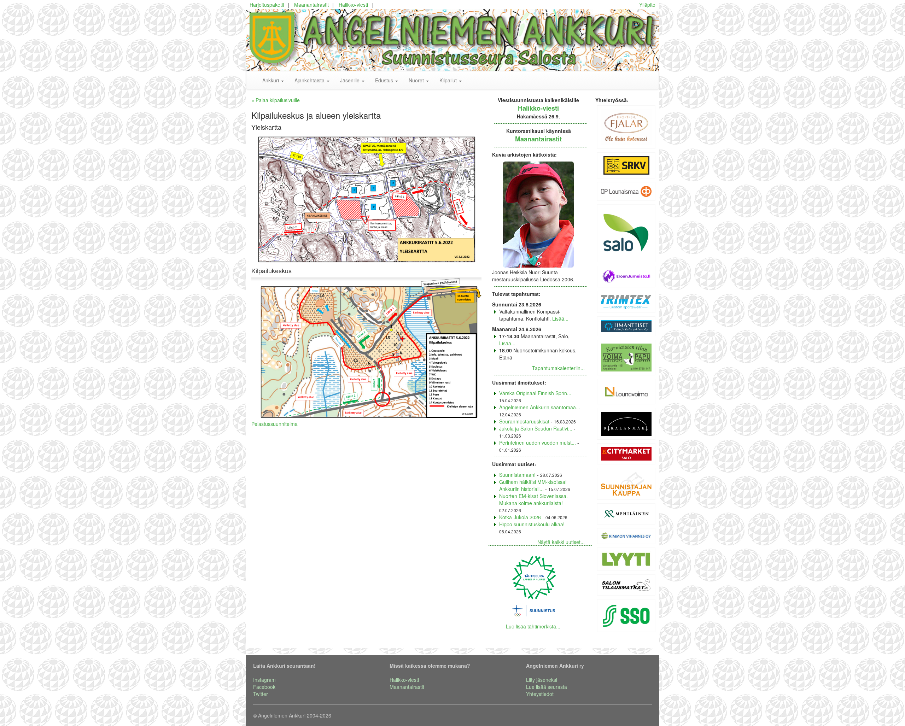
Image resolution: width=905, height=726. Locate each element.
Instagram (264, 679)
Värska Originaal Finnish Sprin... (535, 393)
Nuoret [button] (417, 80)
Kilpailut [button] (448, 80)
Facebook (264, 686)
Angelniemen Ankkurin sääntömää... (539, 407)
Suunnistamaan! (517, 474)
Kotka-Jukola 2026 (520, 517)
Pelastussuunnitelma (274, 423)
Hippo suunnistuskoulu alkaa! (532, 524)
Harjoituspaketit (267, 4)
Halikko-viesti (353, 4)
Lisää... (560, 318)
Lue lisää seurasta (546, 686)
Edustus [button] (385, 80)
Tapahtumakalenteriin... (558, 367)
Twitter (260, 693)
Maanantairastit (311, 4)
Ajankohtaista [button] (310, 80)
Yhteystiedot (540, 693)
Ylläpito (647, 4)
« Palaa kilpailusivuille (275, 100)
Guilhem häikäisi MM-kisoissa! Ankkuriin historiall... (533, 485)
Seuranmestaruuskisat (524, 421)
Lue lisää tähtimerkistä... (533, 626)
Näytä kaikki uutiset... (561, 541)
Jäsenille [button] (350, 80)
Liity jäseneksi (541, 679)
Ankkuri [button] (271, 80)
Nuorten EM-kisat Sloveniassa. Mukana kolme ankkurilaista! (533, 499)
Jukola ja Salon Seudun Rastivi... (535, 428)
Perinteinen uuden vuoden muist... (537, 442)
